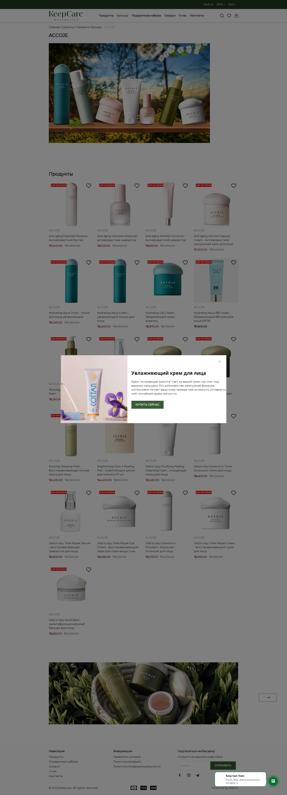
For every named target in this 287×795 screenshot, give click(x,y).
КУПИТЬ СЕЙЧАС (147, 404)
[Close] (219, 361)
